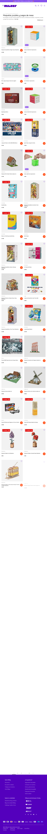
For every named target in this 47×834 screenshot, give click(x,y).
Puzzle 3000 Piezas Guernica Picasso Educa (9, 360)
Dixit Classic (26, 236)
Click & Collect (28, 793)
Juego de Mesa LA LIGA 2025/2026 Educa (9, 142)
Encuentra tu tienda (9, 784)
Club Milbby (7, 789)
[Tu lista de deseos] (41, 5)
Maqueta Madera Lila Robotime (7, 453)
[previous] (3, 1)
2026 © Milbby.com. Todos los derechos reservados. (11, 827)
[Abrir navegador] (3, 5)
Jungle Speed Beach (28, 329)
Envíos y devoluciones (30, 787)
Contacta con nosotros (30, 784)
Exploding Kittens (4, 111)
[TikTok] (36, 814)
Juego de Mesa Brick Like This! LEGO (31, 298)
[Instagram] (28, 814)
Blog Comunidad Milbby (10, 802)
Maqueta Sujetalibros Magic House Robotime (10, 49)
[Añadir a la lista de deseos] (21, 26)
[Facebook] (25, 814)
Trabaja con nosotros (10, 787)
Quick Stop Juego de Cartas (29, 142)
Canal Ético (26, 828)
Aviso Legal (19, 828)
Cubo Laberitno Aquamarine (29, 173)
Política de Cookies (5, 829)
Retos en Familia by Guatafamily (7, 236)
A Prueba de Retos (27, 267)
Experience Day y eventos (11, 800)
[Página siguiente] (33, 773)
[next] (44, 1)
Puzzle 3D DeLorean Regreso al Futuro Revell (10, 422)
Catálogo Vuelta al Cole (10, 805)
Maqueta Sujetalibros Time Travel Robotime (10, 329)
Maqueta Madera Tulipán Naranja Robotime (10, 515)
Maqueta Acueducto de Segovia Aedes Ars (32, 360)
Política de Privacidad (12, 829)
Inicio (4, 13)
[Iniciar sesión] (38, 5)
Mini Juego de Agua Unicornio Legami (8, 80)
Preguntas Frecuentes (30, 791)
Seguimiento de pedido (30, 782)
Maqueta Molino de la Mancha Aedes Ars (32, 391)
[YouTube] (33, 814)
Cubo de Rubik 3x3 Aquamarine (30, 111)
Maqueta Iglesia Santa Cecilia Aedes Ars (32, 484)
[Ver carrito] (44, 5)
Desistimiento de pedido (30, 789)
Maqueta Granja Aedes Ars (6, 391)
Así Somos (7, 782)
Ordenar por (40, 20)
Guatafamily (3, 204)
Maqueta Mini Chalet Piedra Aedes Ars (8, 173)
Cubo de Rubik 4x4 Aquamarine (30, 49)
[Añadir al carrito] (21, 50)
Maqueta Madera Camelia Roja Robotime (32, 453)
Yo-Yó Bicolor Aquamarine (29, 80)
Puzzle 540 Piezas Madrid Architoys (31, 422)
